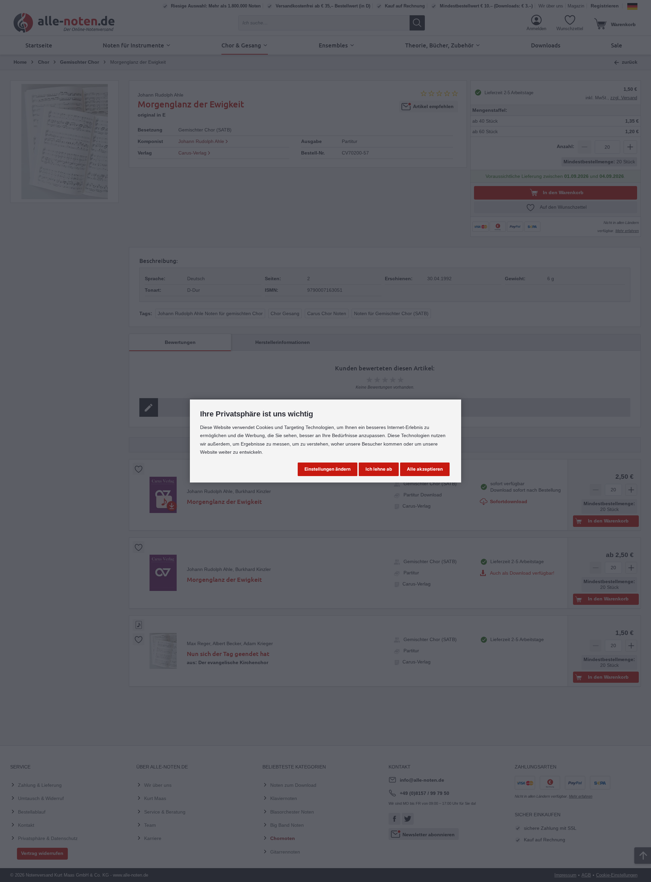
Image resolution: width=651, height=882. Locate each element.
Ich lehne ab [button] (379, 469)
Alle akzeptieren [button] (425, 469)
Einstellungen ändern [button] (327, 469)
